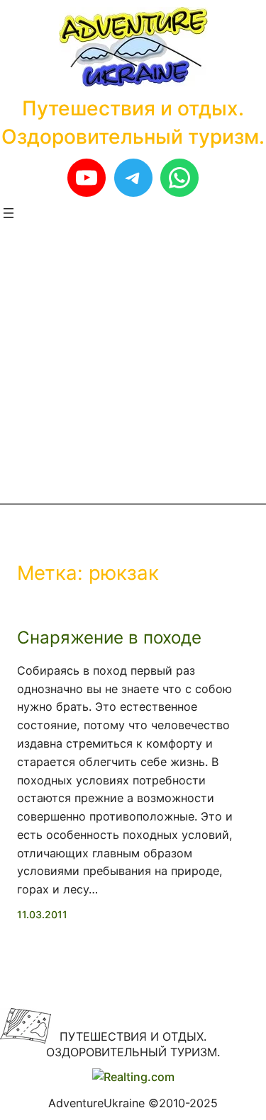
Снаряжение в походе (109, 637)
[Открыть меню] (8, 213)
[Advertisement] (133, 363)
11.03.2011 (42, 914)
